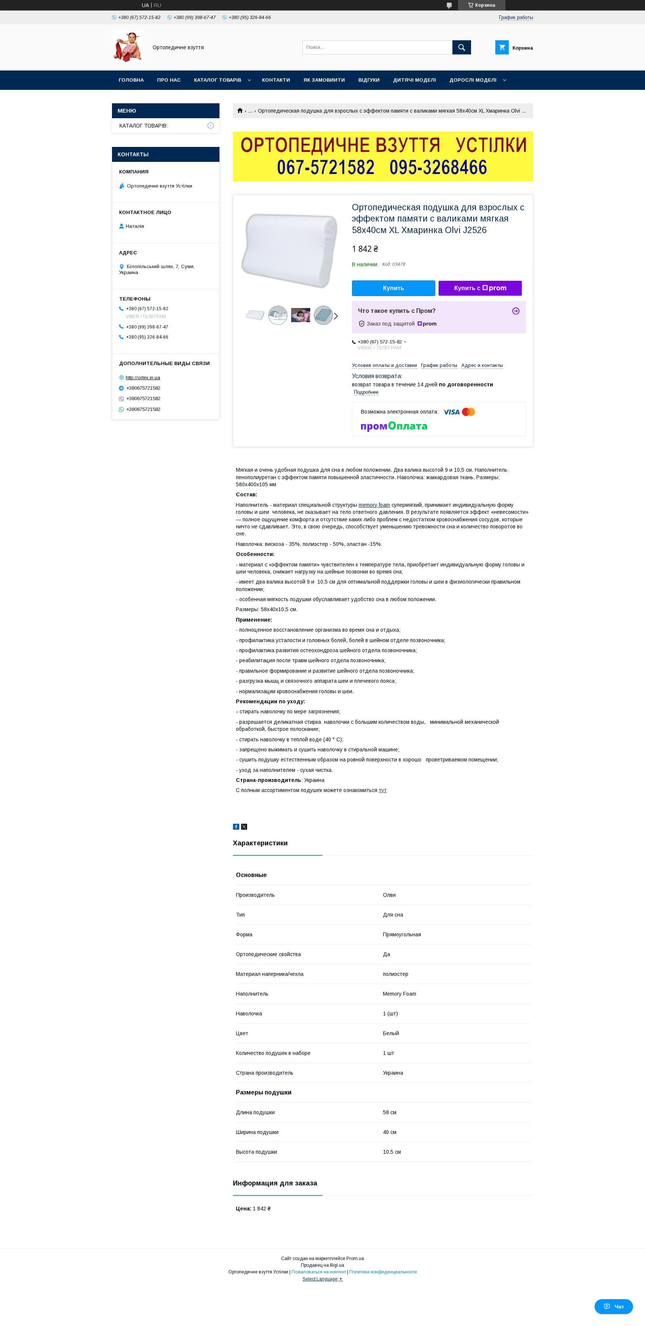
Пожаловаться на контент (319, 1272)
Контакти (276, 80)
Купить (393, 288)
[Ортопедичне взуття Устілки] (128, 61)
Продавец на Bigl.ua (322, 1265)
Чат (619, 1307)
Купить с (467, 288)
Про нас (169, 80)
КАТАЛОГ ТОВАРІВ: (143, 126)
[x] (244, 828)
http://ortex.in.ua (143, 377)
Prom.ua (355, 1258)
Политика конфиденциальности (383, 1272)
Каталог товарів (217, 80)
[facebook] (236, 828)
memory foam (374, 505)
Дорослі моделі (472, 80)
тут (383, 790)
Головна (131, 80)
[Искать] (461, 47)
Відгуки (369, 80)
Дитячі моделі (414, 80)
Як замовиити (324, 80)
